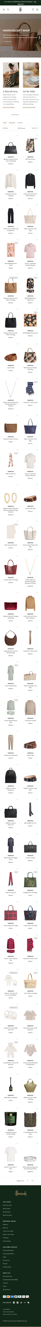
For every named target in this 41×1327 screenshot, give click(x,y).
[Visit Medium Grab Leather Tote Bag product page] (30, 1074)
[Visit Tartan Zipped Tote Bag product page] (10, 902)
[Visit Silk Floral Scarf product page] (30, 135)
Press (4, 1286)
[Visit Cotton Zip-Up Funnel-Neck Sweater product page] (30, 170)
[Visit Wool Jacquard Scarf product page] (10, 521)
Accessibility (6, 1309)
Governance (6, 1289)
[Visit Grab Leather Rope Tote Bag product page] (30, 521)
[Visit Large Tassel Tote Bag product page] (30, 902)
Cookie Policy (7, 1267)
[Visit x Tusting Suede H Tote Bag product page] (30, 1108)
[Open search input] (8, 9)
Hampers (5, 1238)
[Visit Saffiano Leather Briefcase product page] (10, 799)
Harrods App (7, 1241)
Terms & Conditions (8, 1312)
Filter (34, 128)
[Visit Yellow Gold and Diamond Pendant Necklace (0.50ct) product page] (30, 556)
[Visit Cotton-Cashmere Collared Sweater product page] (30, 240)
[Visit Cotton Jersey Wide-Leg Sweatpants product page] (10, 205)
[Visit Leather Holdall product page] (30, 834)
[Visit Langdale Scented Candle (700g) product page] (10, 1108)
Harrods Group (7, 1276)
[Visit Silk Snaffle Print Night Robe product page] (10, 834)
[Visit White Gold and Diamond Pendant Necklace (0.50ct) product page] (10, 379)
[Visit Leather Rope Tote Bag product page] (10, 556)
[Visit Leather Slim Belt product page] (30, 485)
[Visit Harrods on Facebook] (14, 1302)
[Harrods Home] (20, 9)
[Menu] (4, 9)
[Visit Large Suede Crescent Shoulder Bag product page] (10, 627)
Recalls (5, 1263)
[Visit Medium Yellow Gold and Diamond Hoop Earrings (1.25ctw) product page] (10, 485)
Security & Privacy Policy (10, 1314)
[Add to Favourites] (17, 135)
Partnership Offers (8, 1254)
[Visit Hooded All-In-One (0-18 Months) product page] (10, 1039)
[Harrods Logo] (20, 1193)
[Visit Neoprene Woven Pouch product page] (10, 415)
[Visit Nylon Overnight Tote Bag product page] (30, 662)
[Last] (32, 1180)
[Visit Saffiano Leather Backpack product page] (10, 764)
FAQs (4, 1257)
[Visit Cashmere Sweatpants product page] (10, 731)
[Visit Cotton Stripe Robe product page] (10, 662)
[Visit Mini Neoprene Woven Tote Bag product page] (30, 344)
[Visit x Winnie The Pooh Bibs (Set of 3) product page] (10, 1004)
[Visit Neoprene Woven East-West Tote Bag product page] (10, 274)
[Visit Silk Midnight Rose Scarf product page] (30, 309)
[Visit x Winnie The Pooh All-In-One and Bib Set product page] (10, 969)
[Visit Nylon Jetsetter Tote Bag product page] (30, 205)
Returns (5, 1228)
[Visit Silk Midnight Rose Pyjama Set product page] (30, 274)
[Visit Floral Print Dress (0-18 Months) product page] (30, 1004)
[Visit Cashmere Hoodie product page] (30, 697)
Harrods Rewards (8, 1250)
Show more (8, 41)
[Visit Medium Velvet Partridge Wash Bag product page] (10, 592)
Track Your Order (8, 1231)
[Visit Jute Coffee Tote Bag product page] (30, 969)
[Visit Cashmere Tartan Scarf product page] (30, 379)
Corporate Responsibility (10, 1279)
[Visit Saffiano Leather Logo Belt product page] (30, 764)
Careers (5, 1283)
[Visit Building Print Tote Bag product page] (30, 869)
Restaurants (6, 1212)
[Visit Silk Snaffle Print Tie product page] (30, 799)
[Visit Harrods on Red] (25, 1302)
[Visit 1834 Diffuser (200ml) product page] (10, 1074)
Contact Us (6, 1260)
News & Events (7, 1215)
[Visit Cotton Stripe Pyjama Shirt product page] (10, 697)
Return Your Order (8, 1234)
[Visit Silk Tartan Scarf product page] (10, 869)
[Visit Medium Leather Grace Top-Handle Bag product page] (10, 135)
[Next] (27, 1180)
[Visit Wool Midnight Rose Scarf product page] (10, 240)
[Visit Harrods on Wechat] (28, 1302)
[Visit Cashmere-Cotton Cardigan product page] (10, 170)
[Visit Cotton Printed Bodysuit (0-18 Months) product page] (30, 1039)
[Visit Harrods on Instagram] (17, 1302)
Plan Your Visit (7, 1205)
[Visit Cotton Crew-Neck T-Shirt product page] (10, 1143)
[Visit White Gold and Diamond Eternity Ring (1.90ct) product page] (30, 1143)
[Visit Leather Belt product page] (10, 344)
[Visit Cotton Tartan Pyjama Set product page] (10, 935)
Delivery (5, 1224)
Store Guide (6, 1208)
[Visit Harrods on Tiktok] (21, 1302)
